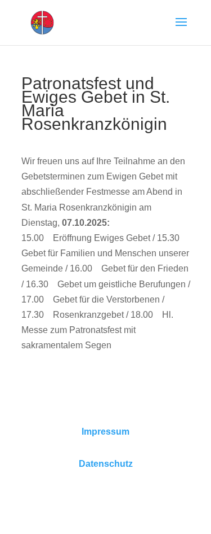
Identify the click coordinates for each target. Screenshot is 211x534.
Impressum (105, 431)
